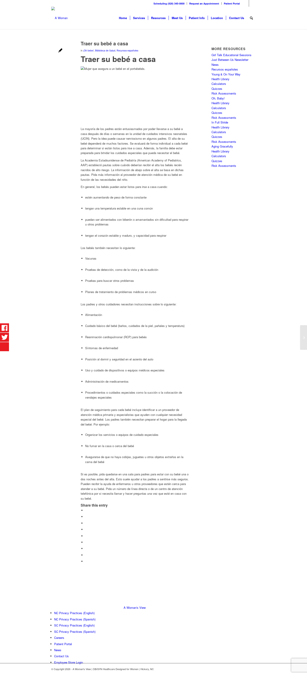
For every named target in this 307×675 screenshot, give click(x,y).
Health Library (220, 79)
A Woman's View (135, 607)
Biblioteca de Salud (105, 50)
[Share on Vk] (86, 548)
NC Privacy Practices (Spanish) (75, 619)
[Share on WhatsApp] (86, 523)
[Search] (251, 18)
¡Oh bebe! (88, 50)
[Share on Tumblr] (86, 542)
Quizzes (216, 88)
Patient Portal (232, 3)
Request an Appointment (204, 3)
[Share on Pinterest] (86, 529)
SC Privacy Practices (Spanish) (75, 631)
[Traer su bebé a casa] (60, 51)
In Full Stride (219, 122)
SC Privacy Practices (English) (74, 625)
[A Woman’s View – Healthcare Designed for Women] (59, 18)
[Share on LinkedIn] (86, 536)
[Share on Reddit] (86, 555)
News (215, 64)
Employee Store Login (68, 662)
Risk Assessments (223, 93)
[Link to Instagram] (252, 3)
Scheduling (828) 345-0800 (169, 3)
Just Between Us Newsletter (229, 59)
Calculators (218, 84)
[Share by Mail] (86, 561)
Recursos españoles (127, 50)
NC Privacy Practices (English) (74, 613)
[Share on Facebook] (86, 510)
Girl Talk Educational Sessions (231, 55)
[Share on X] (86, 516)
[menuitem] (169, 3)
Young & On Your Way (225, 74)
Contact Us (61, 656)
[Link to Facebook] (245, 3)
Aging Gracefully (222, 146)
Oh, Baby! (218, 98)
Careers (59, 637)
